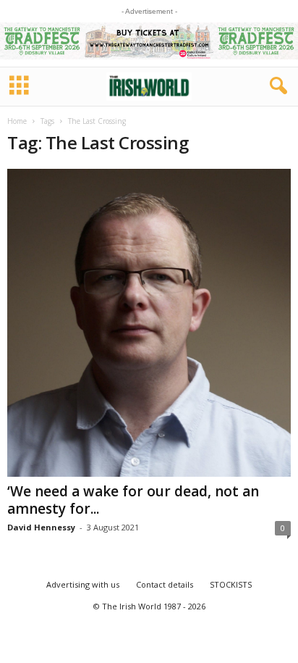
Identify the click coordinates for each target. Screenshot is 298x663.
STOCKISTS (231, 584)
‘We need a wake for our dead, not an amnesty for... (133, 500)
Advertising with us (82, 584)
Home (17, 121)
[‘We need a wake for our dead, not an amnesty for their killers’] (149, 323)
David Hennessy (41, 527)
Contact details (164, 584)
